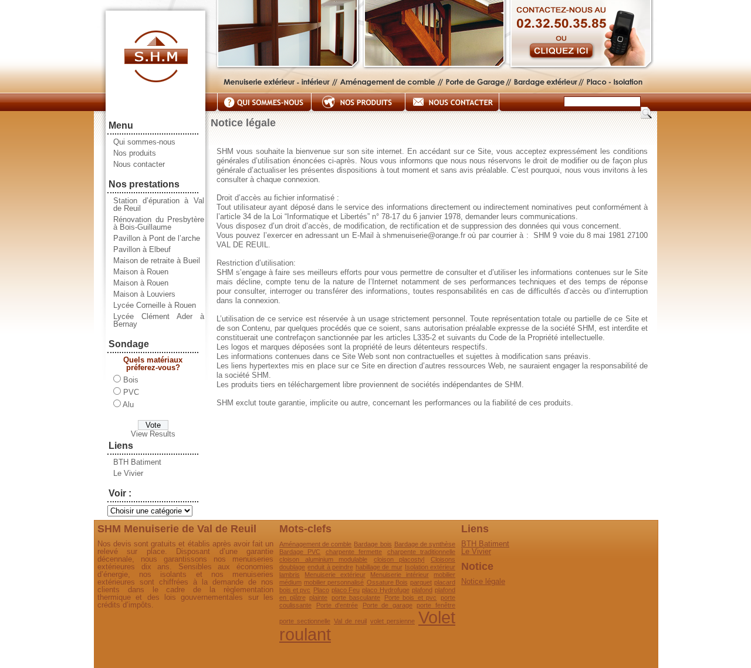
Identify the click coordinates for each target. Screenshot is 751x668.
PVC (131, 392)
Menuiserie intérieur (399, 574)
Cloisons (443, 559)
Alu (128, 404)
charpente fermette (354, 551)
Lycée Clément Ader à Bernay (158, 320)
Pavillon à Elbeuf (142, 249)
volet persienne (392, 621)
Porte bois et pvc (410, 597)
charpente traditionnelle (421, 551)
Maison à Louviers (144, 294)
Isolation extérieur (430, 566)
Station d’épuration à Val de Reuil (158, 204)
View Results (153, 433)
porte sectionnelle (304, 621)
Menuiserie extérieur (335, 574)
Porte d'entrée (337, 605)
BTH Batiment (137, 462)
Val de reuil (350, 621)
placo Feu (345, 589)
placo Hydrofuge (385, 589)
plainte (318, 597)
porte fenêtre (436, 605)
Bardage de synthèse (424, 544)
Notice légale (483, 581)
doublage (292, 566)
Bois (130, 379)
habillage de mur (379, 566)
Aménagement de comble (315, 544)
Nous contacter (139, 164)
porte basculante (356, 597)
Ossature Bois (387, 582)
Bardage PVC (299, 551)
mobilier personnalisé (334, 582)
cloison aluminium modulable (323, 559)
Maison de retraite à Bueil (156, 260)
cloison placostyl (399, 559)
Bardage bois (372, 544)
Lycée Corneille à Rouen (154, 305)
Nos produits (134, 153)
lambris (289, 574)
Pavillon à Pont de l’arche (156, 238)
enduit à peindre (330, 566)
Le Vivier (128, 473)
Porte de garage (387, 605)
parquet (421, 582)
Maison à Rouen (140, 271)
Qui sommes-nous (144, 141)
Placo (321, 589)
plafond (422, 589)
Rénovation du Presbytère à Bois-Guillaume (158, 223)
